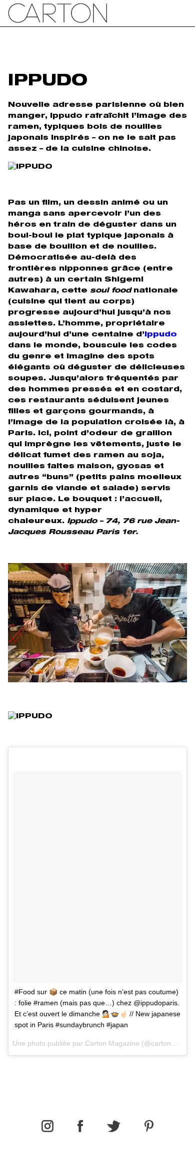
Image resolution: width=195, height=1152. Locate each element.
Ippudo (160, 334)
